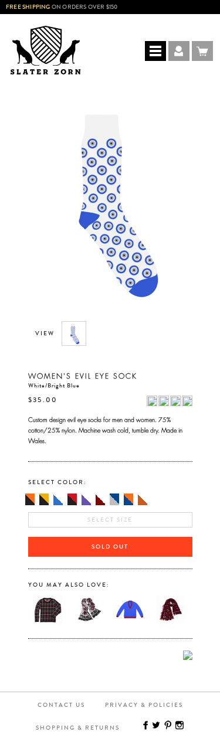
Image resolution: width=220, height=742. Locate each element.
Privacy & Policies (144, 705)
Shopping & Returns (78, 728)
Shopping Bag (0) (202, 51)
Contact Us (61, 705)
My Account (178, 51)
